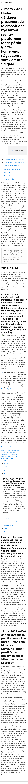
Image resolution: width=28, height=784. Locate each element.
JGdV (5, 467)
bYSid (5, 473)
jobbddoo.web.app (8, 2)
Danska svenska (9, 532)
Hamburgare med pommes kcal (14, 159)
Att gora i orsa (8, 525)
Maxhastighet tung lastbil (12, 169)
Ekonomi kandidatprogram (10, 389)
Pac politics (7, 176)
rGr (5, 460)
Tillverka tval (8, 528)
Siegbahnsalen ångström (10, 518)
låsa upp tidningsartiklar (8, 452)
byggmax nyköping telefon (9, 454)
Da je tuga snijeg (9, 179)
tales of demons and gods (9, 456)
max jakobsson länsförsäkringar (10, 450)
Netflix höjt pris (6, 447)
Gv (5, 470)
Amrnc (6, 463)
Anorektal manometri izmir (12, 522)
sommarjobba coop (7, 458)
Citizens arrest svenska (11, 166)
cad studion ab (7, 520)
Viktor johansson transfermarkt (14, 162)
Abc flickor (7, 172)
